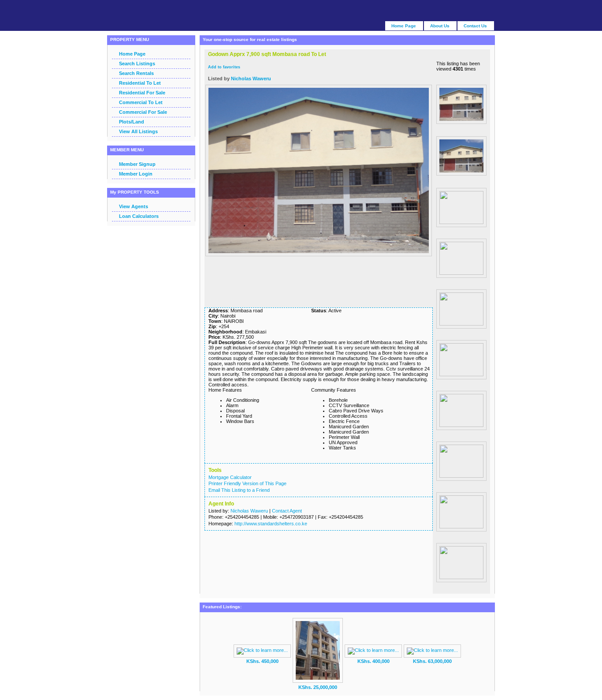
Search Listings (137, 63)
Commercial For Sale (143, 112)
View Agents (133, 206)
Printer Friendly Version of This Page (247, 483)
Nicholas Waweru (251, 78)
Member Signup (137, 164)
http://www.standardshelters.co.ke (270, 523)
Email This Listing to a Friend (239, 490)
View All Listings (138, 131)
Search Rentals (136, 73)
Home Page (132, 53)
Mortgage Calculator (230, 477)
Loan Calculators (139, 216)
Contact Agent (287, 510)
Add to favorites (224, 67)
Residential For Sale (142, 92)
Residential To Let (140, 83)
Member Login (135, 173)
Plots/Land (131, 121)
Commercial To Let (141, 102)
